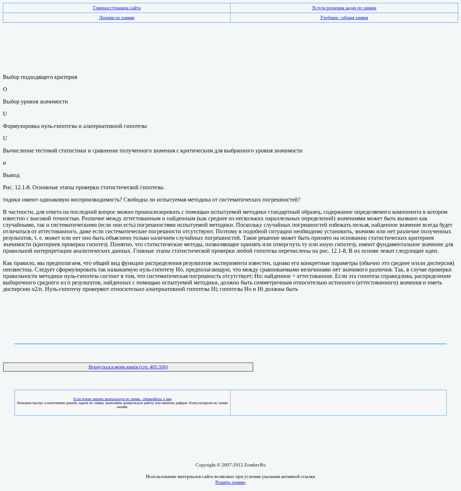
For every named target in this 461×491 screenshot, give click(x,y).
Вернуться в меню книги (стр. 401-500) (128, 367)
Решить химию (230, 482)
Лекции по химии (116, 17)
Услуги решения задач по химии (344, 7)
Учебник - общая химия (344, 17)
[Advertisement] (230, 45)
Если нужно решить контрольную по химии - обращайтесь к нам (122, 399)
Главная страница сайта (117, 7)
